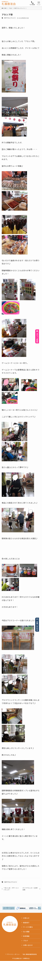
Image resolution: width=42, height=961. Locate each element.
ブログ (25, 940)
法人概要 (26, 931)
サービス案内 (28, 927)
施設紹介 (26, 922)
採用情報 (26, 936)
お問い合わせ (37, 626)
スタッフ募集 (37, 338)
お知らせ (26, 918)
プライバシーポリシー (13, 954)
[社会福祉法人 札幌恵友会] (9, 3)
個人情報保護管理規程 (30, 954)
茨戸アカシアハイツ (10, 18)
